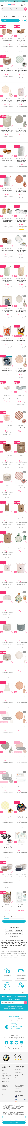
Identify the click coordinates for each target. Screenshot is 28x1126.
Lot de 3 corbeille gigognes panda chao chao (21, 221)
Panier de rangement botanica (7, 281)
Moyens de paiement (6, 1079)
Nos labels (4, 1089)
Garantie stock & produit (6, 1081)
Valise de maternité (18, 1091)
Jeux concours (17, 1089)
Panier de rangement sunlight (21, 281)
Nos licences (4, 1090)
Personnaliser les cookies (6, 1075)
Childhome (23, 942)
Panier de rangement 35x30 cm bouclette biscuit (21, 458)
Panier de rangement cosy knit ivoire (7, 637)
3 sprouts (20, 940)
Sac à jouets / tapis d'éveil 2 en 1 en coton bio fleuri (21, 697)
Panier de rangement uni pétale (7, 428)
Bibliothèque (19, 930)
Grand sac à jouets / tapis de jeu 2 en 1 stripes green (21, 71)
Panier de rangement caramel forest (7, 907)
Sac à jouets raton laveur (7, 370)
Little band (9, 944)
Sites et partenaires (5, 1087)
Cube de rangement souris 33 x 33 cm (7, 311)
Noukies (16, 944)
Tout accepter (14, 1122)
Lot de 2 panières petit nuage (21, 877)
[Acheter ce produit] (12, 36)
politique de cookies (19, 1114)
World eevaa (21, 846)
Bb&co (17, 942)
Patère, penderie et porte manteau (14, 933)
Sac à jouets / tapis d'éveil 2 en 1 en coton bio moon (7, 727)
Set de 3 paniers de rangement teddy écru (7, 398)
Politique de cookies (6, 1076)
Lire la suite (14, 961)
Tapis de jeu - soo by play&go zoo (20, 607)
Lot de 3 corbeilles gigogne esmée (7, 41)
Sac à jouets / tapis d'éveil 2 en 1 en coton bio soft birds (7, 787)
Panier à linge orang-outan (7, 340)
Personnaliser (14, 1117)
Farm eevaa (21, 786)
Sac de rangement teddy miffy (7, 697)
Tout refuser (14, 1120)
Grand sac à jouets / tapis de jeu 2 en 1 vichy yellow (7, 817)
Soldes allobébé (18, 1077)
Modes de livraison (5, 1078)
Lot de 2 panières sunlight (7, 250)
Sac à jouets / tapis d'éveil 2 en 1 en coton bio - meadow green (21, 131)
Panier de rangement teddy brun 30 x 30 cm (21, 517)
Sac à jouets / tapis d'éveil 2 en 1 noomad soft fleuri (21, 727)
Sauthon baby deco (15, 945)
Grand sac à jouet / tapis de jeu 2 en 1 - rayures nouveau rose (21, 488)
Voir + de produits (14, 921)
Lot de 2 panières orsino (7, 160)
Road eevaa (21, 906)
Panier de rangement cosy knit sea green (21, 637)
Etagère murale (14, 936)
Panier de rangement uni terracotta (7, 458)
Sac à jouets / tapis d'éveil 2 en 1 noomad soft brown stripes (21, 371)
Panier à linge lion (21, 340)
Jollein (3, 944)
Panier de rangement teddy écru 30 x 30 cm (21, 101)
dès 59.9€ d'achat (7, 976)
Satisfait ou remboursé (6, 1083)
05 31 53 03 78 (21, 992)
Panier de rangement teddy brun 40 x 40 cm (7, 547)
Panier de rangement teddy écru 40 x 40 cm (21, 577)
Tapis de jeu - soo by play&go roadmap (20, 547)
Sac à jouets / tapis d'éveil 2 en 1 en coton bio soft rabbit (7, 101)
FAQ (2, 1094)
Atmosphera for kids (7, 942)
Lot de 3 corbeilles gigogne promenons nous (7, 221)
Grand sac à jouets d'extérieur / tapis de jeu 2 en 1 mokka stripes (21, 817)
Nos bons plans (18, 1069)
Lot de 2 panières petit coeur (7, 877)
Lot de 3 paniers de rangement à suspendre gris (21, 398)
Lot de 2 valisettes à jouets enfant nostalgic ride (7, 607)
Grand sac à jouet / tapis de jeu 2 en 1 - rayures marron (21, 428)
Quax (2, 945)
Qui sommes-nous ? (19, 1067)
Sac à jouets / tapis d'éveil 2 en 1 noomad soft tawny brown (21, 191)
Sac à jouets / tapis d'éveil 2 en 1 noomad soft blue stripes (21, 311)
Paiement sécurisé (19, 1095)
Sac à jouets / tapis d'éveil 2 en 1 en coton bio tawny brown (21, 757)
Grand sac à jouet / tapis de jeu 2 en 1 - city (21, 251)
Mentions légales (18, 1072)
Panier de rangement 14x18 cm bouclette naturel (7, 487)
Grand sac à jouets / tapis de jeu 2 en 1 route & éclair (7, 847)
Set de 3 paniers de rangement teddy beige (21, 41)
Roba (6, 945)
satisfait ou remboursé (7, 990)
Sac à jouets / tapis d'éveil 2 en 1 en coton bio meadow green (7, 757)
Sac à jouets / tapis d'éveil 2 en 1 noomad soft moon (21, 667)
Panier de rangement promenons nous (21, 161)
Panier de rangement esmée (7, 191)
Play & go (22, 944)
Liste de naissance (18, 1086)
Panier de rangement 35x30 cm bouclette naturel (7, 131)
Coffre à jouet (9, 930)
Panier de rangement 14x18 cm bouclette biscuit (7, 71)
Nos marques (17, 1070)
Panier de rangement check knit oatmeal (7, 667)
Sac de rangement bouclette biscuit (7, 517)
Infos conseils (17, 1088)
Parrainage (17, 1092)
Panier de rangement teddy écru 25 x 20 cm (7, 577)
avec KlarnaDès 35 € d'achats (21, 977)
